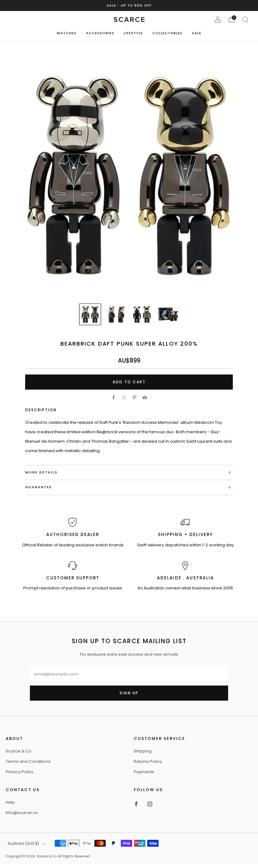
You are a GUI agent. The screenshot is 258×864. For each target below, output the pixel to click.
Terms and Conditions (28, 761)
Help (10, 802)
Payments (144, 771)
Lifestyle (133, 33)
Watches (66, 33)
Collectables (167, 33)
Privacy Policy (19, 771)
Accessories (100, 33)
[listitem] (129, 5)
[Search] (245, 19)
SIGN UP (129, 693)
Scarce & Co (18, 751)
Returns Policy (148, 761)
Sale (196, 33)
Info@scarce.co (22, 812)
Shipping (143, 751)
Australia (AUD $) (23, 843)
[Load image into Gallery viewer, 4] (168, 314)
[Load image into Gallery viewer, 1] (90, 314)
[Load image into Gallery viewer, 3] (142, 314)
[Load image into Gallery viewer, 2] (116, 314)
